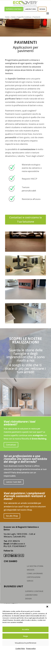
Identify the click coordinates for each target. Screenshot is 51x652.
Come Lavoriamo (35, 574)
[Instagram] (8, 556)
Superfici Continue (14, 9)
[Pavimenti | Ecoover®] (25, 251)
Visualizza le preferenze (25, 643)
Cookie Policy (20, 648)
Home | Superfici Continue (21, 17)
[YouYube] (15, 556)
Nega (25, 636)
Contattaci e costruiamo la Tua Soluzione (25, 219)
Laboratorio (30, 9)
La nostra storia (35, 566)
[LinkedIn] (12, 556)
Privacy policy (31, 648)
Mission (30, 570)
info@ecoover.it (17, 543)
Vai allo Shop (12, 515)
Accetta (25, 629)
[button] (47, 606)
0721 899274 (14, 541)
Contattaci (11, 444)
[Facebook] (5, 556)
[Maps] (22, 556)
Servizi (30, 581)
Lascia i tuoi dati (13, 482)
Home (7, 17)
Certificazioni (33, 577)
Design (42, 9)
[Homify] (19, 556)
